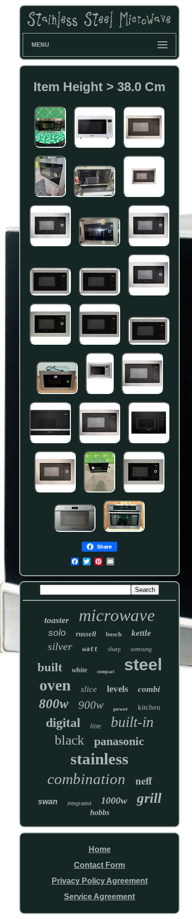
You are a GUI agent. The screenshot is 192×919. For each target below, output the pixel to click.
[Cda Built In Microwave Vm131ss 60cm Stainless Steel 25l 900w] (99, 296)
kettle (141, 633)
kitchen (149, 707)
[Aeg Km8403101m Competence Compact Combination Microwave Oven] (124, 532)
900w (90, 705)
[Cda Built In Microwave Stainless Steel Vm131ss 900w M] (50, 246)
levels (117, 689)
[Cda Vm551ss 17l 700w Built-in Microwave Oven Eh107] (99, 246)
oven (55, 685)
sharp (114, 649)
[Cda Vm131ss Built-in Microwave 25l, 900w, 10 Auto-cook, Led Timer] (143, 148)
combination (86, 779)
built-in (132, 722)
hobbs (99, 812)
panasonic (119, 741)
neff (143, 780)
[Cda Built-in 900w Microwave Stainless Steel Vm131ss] (143, 197)
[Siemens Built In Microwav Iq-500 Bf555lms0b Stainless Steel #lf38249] (99, 493)
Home (100, 849)
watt (90, 649)
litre (95, 726)
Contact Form (99, 865)
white (79, 670)
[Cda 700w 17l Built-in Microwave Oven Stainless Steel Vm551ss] (55, 493)
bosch (114, 634)
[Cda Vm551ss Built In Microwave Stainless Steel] (143, 493)
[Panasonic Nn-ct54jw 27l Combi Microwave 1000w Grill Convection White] (94, 148)
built (49, 667)
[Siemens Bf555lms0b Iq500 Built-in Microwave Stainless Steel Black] (94, 197)
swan (48, 801)
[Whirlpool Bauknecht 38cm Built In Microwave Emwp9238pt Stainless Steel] (74, 532)
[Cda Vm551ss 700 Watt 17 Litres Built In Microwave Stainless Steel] (57, 394)
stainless (99, 759)
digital (63, 723)
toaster (56, 620)
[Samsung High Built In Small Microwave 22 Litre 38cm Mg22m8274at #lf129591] (50, 148)
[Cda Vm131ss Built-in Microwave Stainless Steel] (142, 394)
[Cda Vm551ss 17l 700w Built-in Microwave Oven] (50, 345)
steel (143, 664)
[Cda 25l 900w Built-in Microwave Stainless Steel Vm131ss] (99, 443)
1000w (114, 800)
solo (57, 632)
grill (149, 798)
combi (149, 689)
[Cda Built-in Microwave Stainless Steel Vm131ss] (148, 246)
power (120, 709)
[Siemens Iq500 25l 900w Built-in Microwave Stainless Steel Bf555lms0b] (50, 443)
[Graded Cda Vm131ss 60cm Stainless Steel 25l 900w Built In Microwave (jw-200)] (148, 296)
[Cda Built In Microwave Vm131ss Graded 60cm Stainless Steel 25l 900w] (50, 296)
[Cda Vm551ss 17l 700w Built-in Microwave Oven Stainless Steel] (50, 197)
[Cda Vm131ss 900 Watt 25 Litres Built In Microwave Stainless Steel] (99, 345)
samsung (141, 649)
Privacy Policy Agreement (100, 881)
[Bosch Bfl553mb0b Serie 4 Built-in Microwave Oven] (148, 443)
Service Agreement (99, 896)
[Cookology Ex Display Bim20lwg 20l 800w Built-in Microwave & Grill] (100, 394)
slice (89, 689)
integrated (79, 803)
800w (53, 703)
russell (86, 634)
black (69, 740)
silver (60, 646)
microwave (117, 615)
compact (105, 671)
